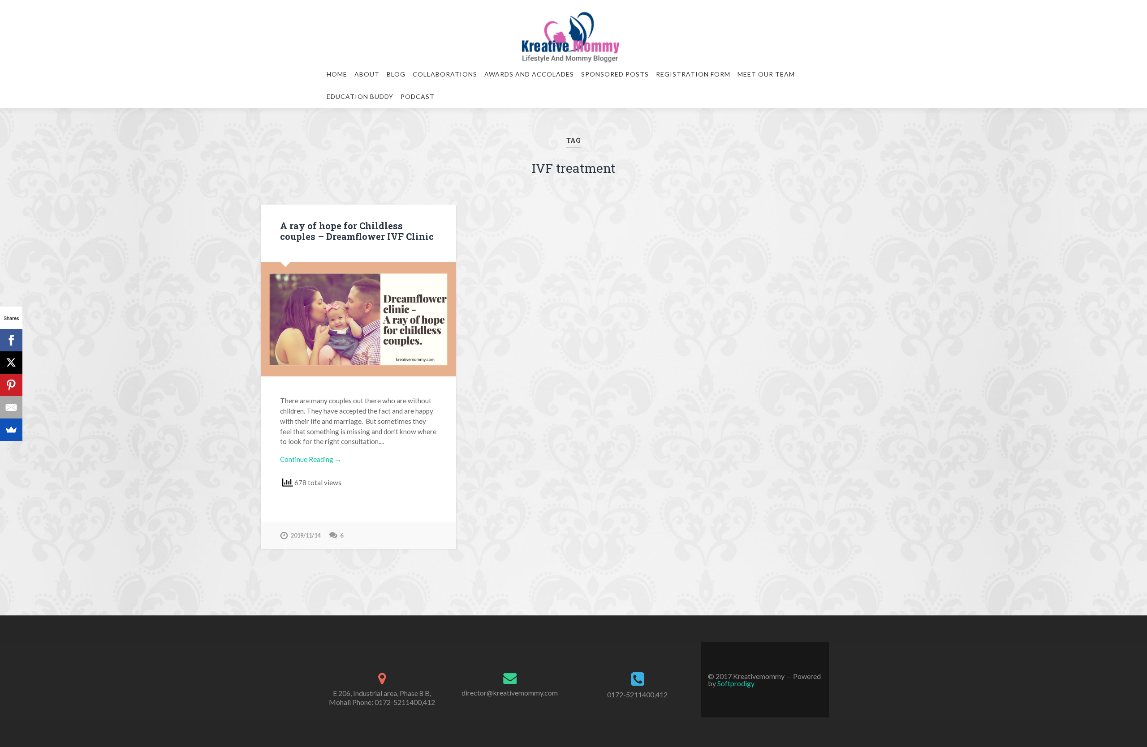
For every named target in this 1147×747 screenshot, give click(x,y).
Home (337, 74)
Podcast (418, 96)
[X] (11, 362)
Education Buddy (360, 96)
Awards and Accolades (529, 74)
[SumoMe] (11, 429)
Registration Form (693, 74)
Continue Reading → (310, 459)
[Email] (11, 407)
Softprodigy (736, 683)
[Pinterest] (11, 385)
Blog (396, 74)
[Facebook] (11, 340)
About (366, 74)
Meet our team (766, 74)
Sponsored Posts (615, 74)
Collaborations (445, 74)
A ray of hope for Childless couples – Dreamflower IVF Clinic (357, 231)
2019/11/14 (305, 535)
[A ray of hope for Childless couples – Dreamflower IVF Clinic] (358, 319)
